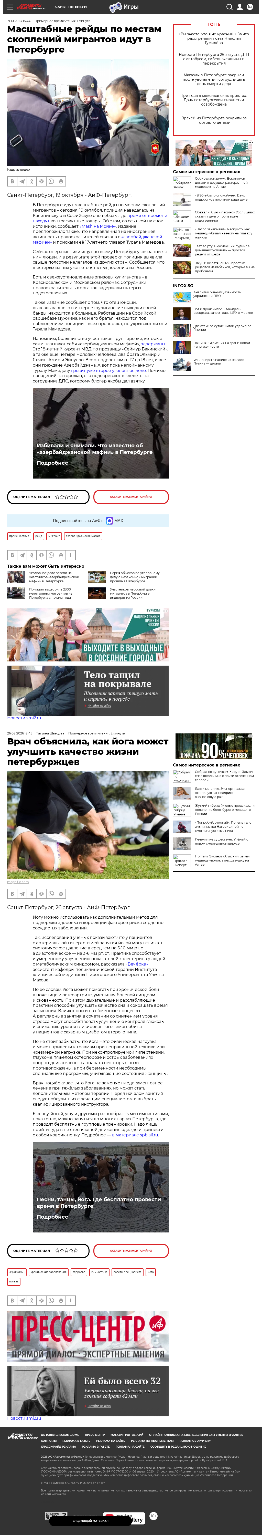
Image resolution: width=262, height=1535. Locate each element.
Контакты (49, 1441)
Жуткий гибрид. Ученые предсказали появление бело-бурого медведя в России (225, 810)
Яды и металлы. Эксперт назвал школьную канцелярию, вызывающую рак (220, 793)
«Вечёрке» (137, 964)
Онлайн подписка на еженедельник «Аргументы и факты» (196, 1435)
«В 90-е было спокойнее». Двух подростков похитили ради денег (222, 197)
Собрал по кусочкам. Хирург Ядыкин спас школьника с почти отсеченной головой (224, 776)
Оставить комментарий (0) (131, 497)
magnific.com (18, 882)
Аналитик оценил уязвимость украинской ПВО (217, 294)
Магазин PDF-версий (127, 1435)
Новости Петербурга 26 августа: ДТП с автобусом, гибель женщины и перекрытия (214, 59)
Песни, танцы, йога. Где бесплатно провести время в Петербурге (99, 1202)
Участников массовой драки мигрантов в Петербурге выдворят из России (133, 593)
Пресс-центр (95, 1435)
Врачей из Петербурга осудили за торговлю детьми (214, 120)
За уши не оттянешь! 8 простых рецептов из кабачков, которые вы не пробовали (225, 267)
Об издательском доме (60, 1435)
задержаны (153, 343)
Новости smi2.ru (24, 717)
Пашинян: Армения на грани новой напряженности (221, 344)
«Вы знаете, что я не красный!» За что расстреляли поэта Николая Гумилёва (214, 38)
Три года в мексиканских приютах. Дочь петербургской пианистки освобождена (214, 100)
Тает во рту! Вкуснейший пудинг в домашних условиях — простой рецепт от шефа (222, 250)
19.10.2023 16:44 (18, 21)
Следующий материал (90, 1521)
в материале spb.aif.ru (135, 1135)
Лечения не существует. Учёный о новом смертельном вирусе (221, 841)
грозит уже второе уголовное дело (108, 370)
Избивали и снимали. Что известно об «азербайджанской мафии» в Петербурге (95, 448)
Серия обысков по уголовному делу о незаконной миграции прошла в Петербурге (135, 577)
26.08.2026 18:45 (19, 733)
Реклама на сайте (110, 1441)
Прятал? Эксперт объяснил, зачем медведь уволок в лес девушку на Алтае (222, 860)
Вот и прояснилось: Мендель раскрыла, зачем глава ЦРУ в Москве (223, 311)
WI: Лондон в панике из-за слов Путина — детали (218, 361)
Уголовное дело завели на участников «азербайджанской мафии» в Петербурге (54, 577)
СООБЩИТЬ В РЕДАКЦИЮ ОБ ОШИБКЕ (178, 1446)
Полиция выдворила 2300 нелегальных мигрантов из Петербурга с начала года (50, 593)
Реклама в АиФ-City (195, 1441)
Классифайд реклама (58, 1446)
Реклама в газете (76, 1441)
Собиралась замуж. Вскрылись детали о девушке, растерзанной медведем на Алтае (221, 183)
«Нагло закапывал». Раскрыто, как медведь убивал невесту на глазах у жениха (223, 233)
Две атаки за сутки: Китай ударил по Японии (222, 327)
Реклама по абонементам (152, 1441)
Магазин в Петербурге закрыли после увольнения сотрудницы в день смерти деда (214, 79)
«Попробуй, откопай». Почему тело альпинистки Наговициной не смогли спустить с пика (223, 827)
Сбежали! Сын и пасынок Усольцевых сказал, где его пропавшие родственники (225, 216)
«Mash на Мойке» (98, 226)
